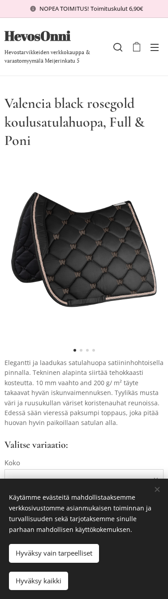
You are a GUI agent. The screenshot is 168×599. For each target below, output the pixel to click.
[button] (118, 47)
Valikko (155, 47)
